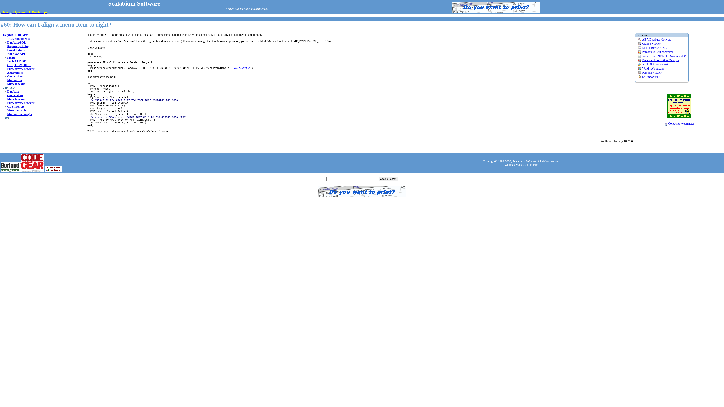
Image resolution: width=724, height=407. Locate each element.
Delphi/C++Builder (15, 35)
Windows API (16, 53)
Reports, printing (18, 46)
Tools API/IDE (16, 61)
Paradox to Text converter (657, 52)
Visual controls (16, 110)
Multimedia (14, 80)
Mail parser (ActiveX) (655, 47)
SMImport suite (651, 76)
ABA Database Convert (656, 39)
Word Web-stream (653, 68)
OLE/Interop (15, 106)
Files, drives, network (21, 68)
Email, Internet (17, 50)
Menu (11, 57)
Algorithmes (15, 72)
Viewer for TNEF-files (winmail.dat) (664, 56)
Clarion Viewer (651, 43)
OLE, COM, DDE (19, 65)
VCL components (18, 38)
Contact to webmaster (681, 123)
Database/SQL (16, 42)
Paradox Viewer (651, 72)
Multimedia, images (19, 114)
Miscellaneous (16, 84)
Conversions (15, 76)
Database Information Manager (660, 60)
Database (13, 91)
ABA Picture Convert (655, 64)
